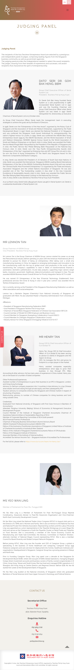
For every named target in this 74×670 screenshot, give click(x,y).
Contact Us (2, 337)
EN (64, 2)
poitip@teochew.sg (37, 641)
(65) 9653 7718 (37, 627)
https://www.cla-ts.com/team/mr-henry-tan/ (43, 442)
